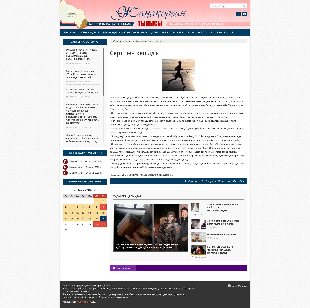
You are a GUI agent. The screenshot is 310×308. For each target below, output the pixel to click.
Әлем (190, 32)
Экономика (139, 32)
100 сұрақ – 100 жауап (116, 32)
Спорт (210, 32)
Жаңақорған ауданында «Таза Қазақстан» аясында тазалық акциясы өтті (81, 74)
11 (71, 212)
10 (66, 212)
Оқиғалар (178, 32)
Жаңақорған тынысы (143, 14)
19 (77, 218)
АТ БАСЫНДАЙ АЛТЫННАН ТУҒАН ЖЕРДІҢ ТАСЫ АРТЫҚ (82, 91)
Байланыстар (225, 32)
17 (66, 218)
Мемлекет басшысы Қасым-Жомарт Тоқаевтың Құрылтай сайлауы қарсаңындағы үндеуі (82, 54)
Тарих (200, 32)
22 (96, 218)
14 (89, 212)
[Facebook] (238, 14)
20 (83, 218)
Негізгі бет (70, 32)
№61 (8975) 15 (76, 172)
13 (83, 212)
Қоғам (154, 32)
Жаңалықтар (89, 32)
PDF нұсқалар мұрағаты (85, 153)
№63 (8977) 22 (76, 161)
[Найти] (244, 5)
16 (103, 212)
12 (77, 212)
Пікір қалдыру (124, 268)
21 (89, 218)
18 (71, 218)
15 (96, 212)
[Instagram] (244, 14)
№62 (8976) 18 (76, 167)
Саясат (165, 32)
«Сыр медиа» (82, 301)
